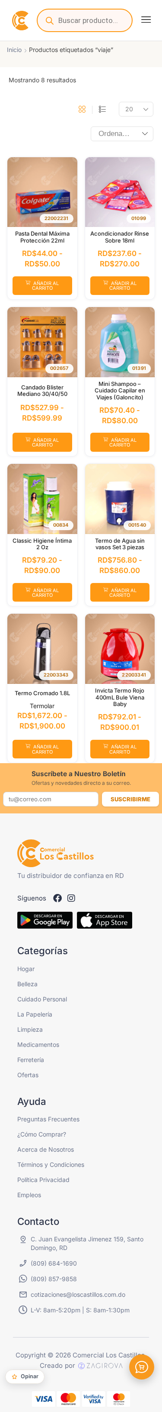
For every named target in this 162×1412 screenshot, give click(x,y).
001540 (137, 525)
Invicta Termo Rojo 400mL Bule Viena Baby (119, 697)
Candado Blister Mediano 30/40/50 (42, 391)
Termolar (42, 705)
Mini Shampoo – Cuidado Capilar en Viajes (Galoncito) (120, 390)
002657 (59, 368)
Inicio (14, 49)
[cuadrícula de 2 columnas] (82, 110)
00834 (61, 525)
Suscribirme (130, 799)
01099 (138, 218)
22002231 (56, 218)
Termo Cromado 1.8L (42, 693)
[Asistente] (141, 1367)
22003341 (134, 675)
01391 (139, 368)
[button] (146, 19)
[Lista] (102, 110)
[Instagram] (71, 898)
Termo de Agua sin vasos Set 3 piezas (120, 544)
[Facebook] (57, 898)
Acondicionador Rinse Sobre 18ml (119, 237)
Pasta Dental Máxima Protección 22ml (42, 237)
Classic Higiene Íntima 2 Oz (42, 544)
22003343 (56, 675)
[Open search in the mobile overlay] (84, 20)
